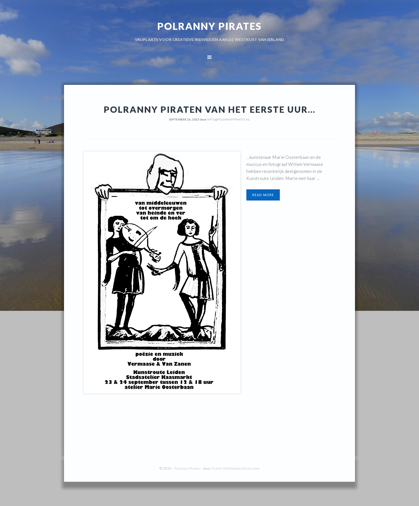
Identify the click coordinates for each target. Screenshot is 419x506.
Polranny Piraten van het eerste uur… (209, 109)
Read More (263, 195)
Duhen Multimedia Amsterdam (235, 468)
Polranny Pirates (209, 26)
